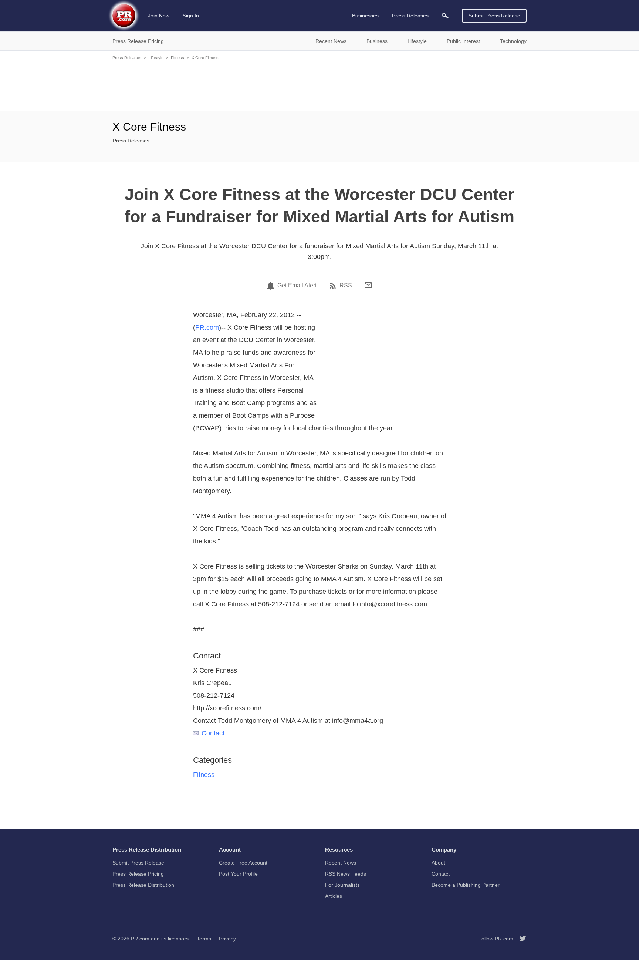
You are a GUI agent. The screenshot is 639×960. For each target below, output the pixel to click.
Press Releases (126, 57)
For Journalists (342, 885)
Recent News (340, 863)
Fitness (177, 57)
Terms (204, 938)
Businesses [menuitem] (365, 15)
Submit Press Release (494, 15)
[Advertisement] (319, 85)
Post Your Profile (238, 874)
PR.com (207, 327)
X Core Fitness (205, 57)
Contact (213, 733)
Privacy (227, 938)
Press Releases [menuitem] (410, 15)
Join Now (158, 15)
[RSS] (333, 285)
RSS (345, 286)
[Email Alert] (271, 285)
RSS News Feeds (345, 874)
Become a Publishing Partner (466, 885)
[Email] (368, 285)
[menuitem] (445, 16)
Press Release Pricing (138, 874)
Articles (333, 896)
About (438, 863)
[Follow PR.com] (520, 938)
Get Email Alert (297, 286)
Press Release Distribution (143, 885)
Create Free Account (243, 863)
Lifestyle (156, 57)
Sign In (191, 15)
